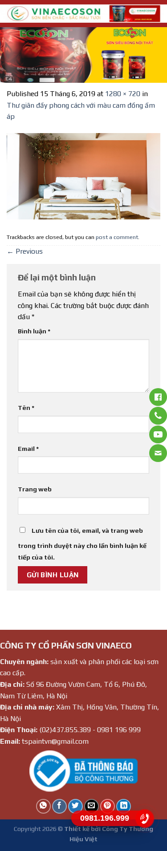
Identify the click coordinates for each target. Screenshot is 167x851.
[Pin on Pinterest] (107, 806)
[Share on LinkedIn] (123, 806)
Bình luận (34, 331)
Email (28, 448)
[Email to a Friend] (91, 806)
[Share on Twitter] (75, 806)
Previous (25, 251)
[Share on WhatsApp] (43, 806)
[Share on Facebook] (59, 806)
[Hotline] (145, 818)
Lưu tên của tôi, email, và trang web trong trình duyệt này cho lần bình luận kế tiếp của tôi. (82, 544)
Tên (26, 407)
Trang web (35, 489)
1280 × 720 (122, 93)
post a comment (117, 237)
